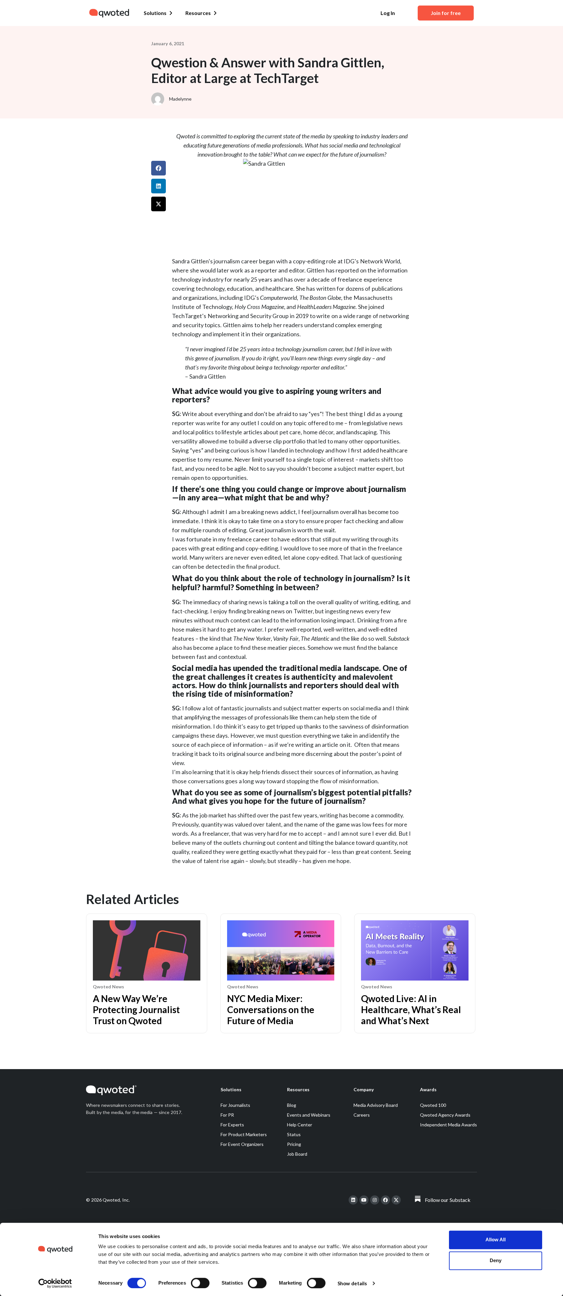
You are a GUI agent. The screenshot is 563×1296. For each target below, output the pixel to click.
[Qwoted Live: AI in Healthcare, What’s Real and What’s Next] (415, 978)
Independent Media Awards (448, 1124)
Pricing (294, 1144)
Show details (352, 1283)
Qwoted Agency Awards (445, 1115)
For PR (227, 1115)
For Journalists (235, 1105)
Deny (495, 1260)
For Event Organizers (242, 1144)
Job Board (297, 1154)
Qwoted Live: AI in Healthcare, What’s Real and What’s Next (411, 1009)
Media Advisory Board (376, 1105)
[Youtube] (363, 1200)
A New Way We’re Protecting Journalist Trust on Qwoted (136, 1009)
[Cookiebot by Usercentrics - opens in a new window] (55, 1283)
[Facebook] (385, 1200)
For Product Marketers (244, 1134)
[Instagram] (374, 1200)
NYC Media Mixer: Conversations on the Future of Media (270, 1009)
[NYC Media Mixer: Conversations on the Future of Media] (281, 978)
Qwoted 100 (433, 1105)
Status (294, 1134)
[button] (158, 168)
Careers (362, 1115)
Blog (291, 1105)
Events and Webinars (308, 1115)
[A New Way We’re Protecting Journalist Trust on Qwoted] (146, 978)
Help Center (299, 1124)
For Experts (232, 1124)
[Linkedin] (353, 1200)
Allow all (495, 1239)
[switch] (200, 1283)
